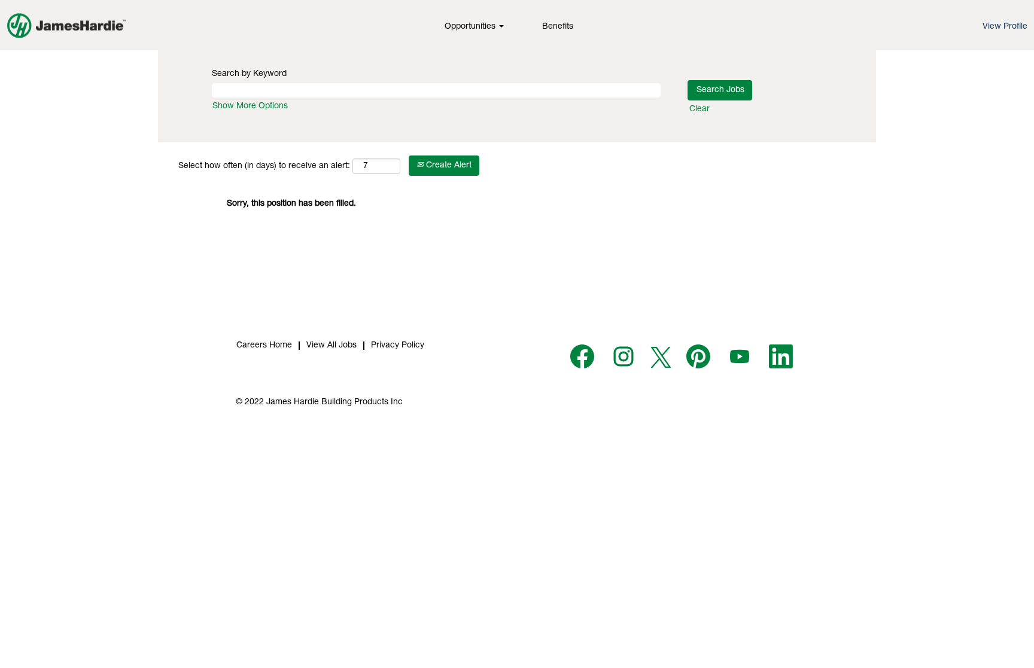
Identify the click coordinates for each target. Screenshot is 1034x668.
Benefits (557, 27)
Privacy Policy (397, 345)
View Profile (1005, 27)
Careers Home (264, 345)
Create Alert (448, 165)
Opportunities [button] (471, 27)
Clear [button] (699, 109)
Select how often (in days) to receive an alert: (264, 166)
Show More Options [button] (250, 106)
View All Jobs (331, 345)
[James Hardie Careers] (66, 25)
